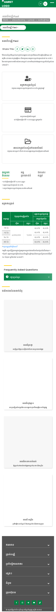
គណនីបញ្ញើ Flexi (10, 27)
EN (41, 4)
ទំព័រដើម (5, 20)
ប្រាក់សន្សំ (31, 20)
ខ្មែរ (45, 4)
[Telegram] (28, 602)
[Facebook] (16, 602)
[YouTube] (34, 602)
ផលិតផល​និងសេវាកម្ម (18, 20)
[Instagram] (22, 602)
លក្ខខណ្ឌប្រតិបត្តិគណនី (10, 246)
